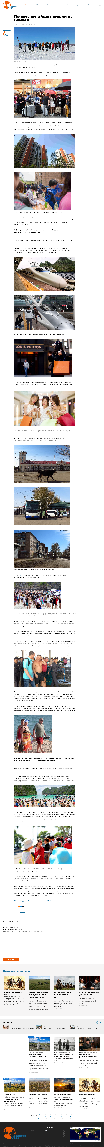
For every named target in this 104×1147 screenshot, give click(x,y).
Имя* (4, 934)
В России (39, 5)
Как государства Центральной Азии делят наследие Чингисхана (89, 994)
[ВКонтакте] (16, 906)
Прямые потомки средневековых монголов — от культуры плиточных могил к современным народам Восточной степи (14, 1098)
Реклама (30, 1133)
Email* (31, 934)
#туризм (23, 901)
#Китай (17, 901)
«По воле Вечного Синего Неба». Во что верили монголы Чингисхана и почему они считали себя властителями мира (64, 1098)
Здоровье (80, 5)
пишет (22, 575)
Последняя (72, 1117)
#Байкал (50, 901)
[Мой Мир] (21, 906)
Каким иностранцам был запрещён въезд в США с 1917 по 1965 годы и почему (64, 1054)
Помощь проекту (33, 1137)
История (59, 5)
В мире (49, 5)
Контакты (30, 1135)
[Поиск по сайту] (100, 5)
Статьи (69, 5)
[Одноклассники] (19, 906)
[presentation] (97, 1022)
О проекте (31, 1130)
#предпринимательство (37, 901)
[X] (23, 906)
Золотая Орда (7, 30)
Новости (28, 5)
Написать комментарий (10, 927)
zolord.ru (22, 912)
